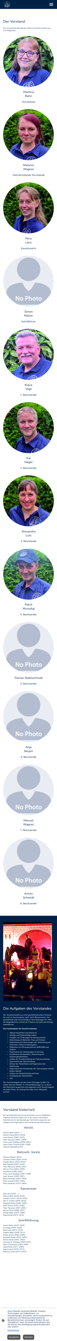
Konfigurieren (13, 1330)
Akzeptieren (14, 1337)
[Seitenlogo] (7, 4)
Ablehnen (28, 1337)
